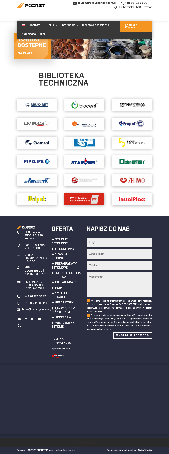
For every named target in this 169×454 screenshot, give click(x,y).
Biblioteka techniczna (95, 25)
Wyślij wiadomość (132, 335)
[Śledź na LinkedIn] (19, 319)
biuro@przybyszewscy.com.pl (97, 3)
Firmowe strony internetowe (129, 450)
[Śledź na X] (19, 325)
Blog (43, 34)
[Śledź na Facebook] (26, 319)
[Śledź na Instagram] (32, 319)
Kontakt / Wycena (131, 26)
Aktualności (29, 34)
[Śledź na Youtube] (39, 319)
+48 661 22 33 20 (136, 3)
